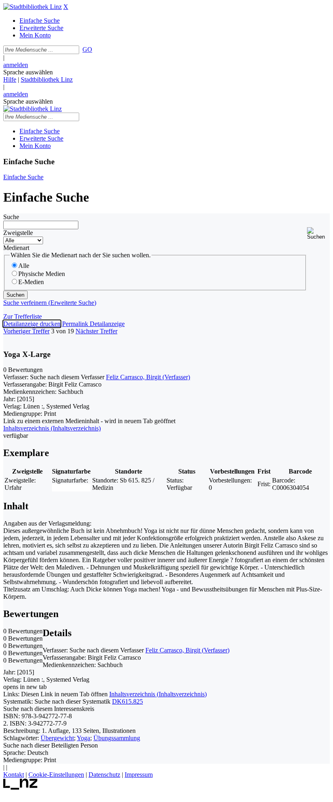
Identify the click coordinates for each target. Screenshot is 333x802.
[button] (318, 233)
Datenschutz (104, 774)
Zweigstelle (18, 232)
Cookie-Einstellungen (56, 774)
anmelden (15, 64)
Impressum (139, 774)
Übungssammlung (116, 738)
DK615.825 (127, 701)
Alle (23, 265)
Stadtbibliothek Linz (47, 79)
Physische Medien (41, 273)
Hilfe (9, 79)
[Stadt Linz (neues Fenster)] (20, 787)
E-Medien (31, 281)
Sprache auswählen (28, 72)
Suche (11, 216)
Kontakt (13, 774)
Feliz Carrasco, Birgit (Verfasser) (148, 377)
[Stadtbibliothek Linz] (32, 6)
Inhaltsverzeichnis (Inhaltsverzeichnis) (158, 694)
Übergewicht (57, 738)
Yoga (83, 738)
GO (87, 49)
